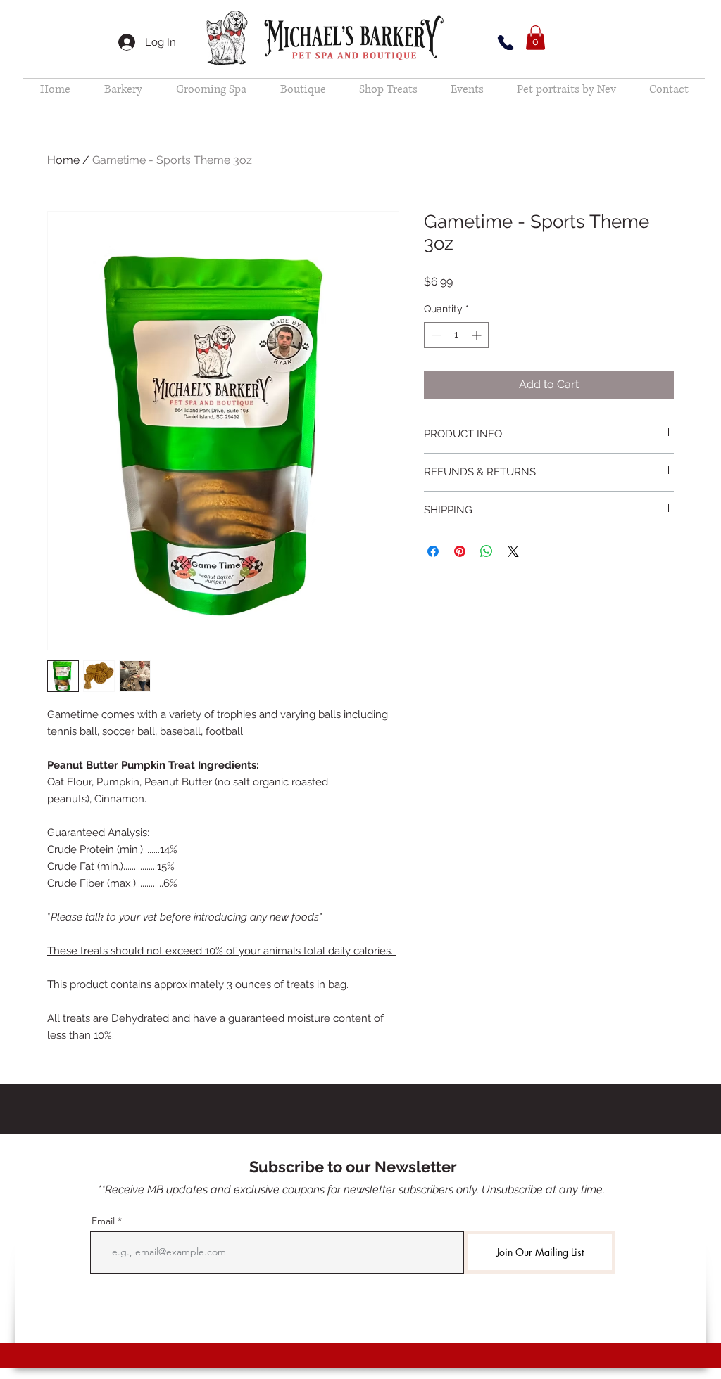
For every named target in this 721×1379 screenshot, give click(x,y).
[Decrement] (435, 335)
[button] (535, 37)
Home (63, 160)
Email (103, 1221)
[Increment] (478, 335)
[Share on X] (513, 551)
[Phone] (505, 42)
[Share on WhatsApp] (486, 551)
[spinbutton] (456, 335)
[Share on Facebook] (433, 551)
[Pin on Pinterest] (459, 551)
